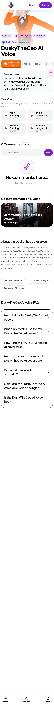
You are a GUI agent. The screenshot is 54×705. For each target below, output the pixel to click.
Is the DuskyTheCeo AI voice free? (23, 399)
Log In (32, 5)
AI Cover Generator (13, 281)
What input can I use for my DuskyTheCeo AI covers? (23, 331)
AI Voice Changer (39, 281)
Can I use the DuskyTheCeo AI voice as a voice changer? (24, 386)
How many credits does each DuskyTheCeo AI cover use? (24, 358)
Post (48, 153)
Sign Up (46, 5)
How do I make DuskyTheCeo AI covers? (26, 317)
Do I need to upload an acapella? (19, 372)
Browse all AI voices (14, 288)
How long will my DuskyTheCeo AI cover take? (25, 345)
